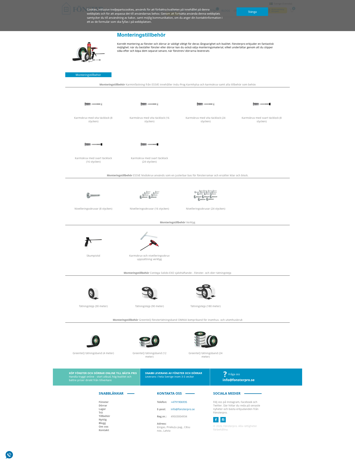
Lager (102, 409)
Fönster (104, 402)
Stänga (252, 12)
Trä (101, 412)
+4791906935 (179, 402)
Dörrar (103, 405)
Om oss (103, 426)
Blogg (102, 423)
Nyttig (103, 419)
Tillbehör (104, 416)
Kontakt (104, 430)
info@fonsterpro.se (239, 380)
